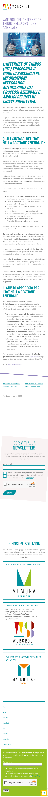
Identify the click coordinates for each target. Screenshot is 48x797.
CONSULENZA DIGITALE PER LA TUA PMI (21, 605)
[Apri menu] (44, 6)
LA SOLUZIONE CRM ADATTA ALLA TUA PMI (22, 564)
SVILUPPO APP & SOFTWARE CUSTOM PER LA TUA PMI (23, 658)
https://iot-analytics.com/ (15, 364)
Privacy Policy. (30, 478)
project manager (34, 357)
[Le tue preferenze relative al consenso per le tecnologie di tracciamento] (44, 793)
